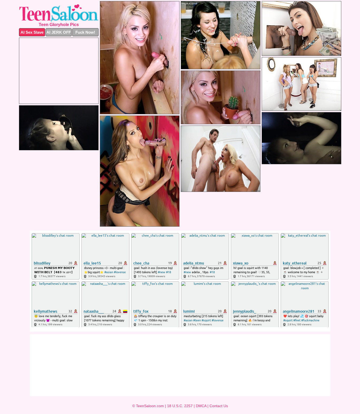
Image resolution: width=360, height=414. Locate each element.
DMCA (201, 406)
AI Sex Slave (32, 32)
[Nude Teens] (59, 13)
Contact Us (219, 406)
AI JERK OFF (58, 32)
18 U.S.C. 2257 (180, 406)
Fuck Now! (85, 32)
